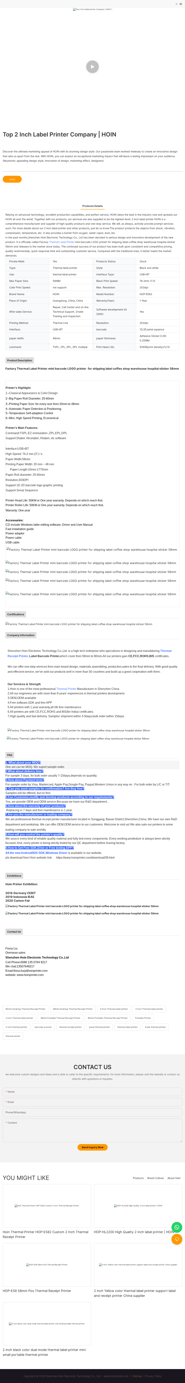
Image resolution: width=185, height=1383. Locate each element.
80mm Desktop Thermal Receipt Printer (25, 1009)
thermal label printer (127, 1027)
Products (138, 1178)
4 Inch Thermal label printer (114, 1009)
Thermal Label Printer (61, 241)
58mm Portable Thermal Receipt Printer (60, 1018)
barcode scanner (43, 1027)
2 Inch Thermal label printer (19, 1018)
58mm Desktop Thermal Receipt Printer (72, 1009)
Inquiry (12, 179)
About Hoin (173, 1178)
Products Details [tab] (92, 205)
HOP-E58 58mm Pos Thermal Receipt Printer (37, 1291)
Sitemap (137, 1376)
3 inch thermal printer (16, 1027)
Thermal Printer (66, 688)
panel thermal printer (99, 1027)
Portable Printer (143, 1018)
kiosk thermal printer (155, 1027)
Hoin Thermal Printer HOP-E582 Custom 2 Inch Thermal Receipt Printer (45, 1234)
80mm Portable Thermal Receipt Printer (108, 1018)
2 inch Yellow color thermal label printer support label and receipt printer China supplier (135, 1293)
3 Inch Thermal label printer (149, 1009)
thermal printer (13, 1036)
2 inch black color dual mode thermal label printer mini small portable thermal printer (44, 1352)
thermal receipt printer (70, 1027)
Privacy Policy (153, 1376)
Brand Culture (155, 1178)
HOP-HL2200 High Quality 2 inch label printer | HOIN (134, 1232)
